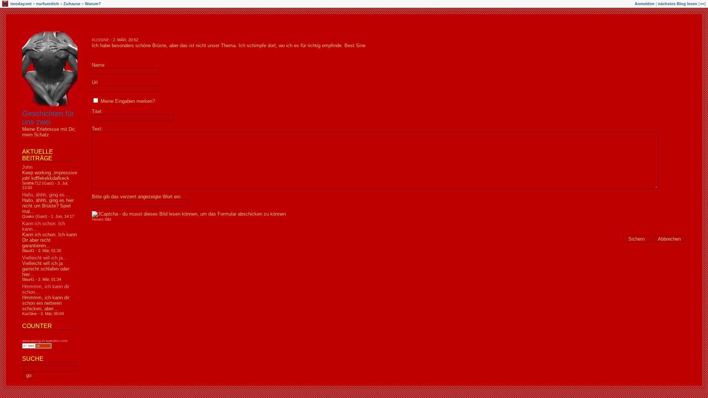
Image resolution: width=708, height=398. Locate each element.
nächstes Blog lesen (677, 3)
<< (702, 3)
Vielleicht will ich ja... (44, 258)
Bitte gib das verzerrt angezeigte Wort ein (136, 196)
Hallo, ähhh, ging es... (45, 195)
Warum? (93, 3)
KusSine (100, 40)
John (27, 167)
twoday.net (21, 3)
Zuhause (71, 3)
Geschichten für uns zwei (48, 117)
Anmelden (645, 3)
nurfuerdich (47, 3)
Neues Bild (101, 219)
